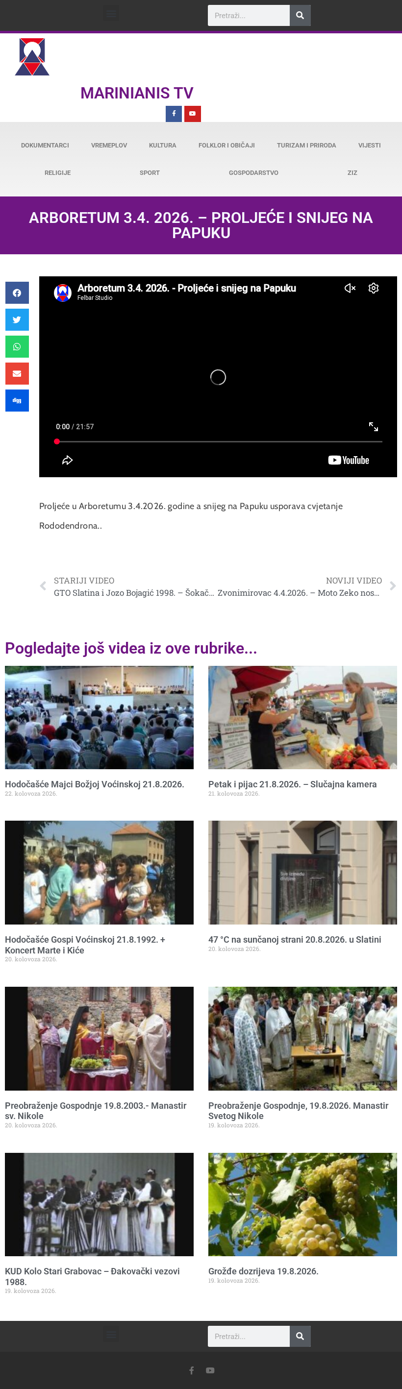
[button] (111, 13)
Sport (150, 172)
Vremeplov (109, 145)
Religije (58, 172)
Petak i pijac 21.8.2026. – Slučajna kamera (292, 784)
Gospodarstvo (253, 172)
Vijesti (369, 145)
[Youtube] (192, 114)
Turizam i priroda (306, 145)
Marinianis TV (137, 93)
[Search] (300, 15)
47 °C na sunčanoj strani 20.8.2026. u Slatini (294, 939)
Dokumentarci (45, 145)
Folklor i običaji (227, 145)
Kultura (162, 145)
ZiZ (352, 172)
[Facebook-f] (174, 114)
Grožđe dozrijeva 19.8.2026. (263, 1271)
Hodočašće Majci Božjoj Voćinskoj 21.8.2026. (94, 784)
